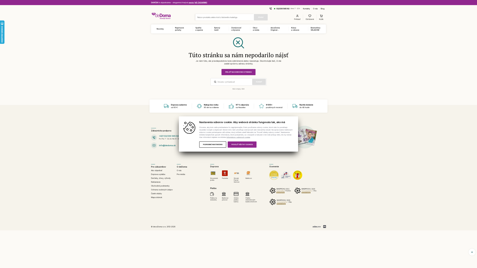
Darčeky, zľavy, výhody (161, 178)
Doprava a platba (158, 174)
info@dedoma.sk (167, 145)
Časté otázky (156, 193)
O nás (315, 9)
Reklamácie (155, 182)
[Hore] (472, 252)
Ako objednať (156, 170)
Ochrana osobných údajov (162, 190)
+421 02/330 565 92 (169, 136)
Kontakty (306, 9)
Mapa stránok (156, 197)
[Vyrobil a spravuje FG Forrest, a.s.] (324, 226)
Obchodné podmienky (160, 186)
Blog (322, 9)
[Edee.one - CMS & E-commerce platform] (317, 226)
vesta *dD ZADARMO (198, 2)
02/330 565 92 (282, 9)
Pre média (181, 174)
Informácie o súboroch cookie (238, 137)
